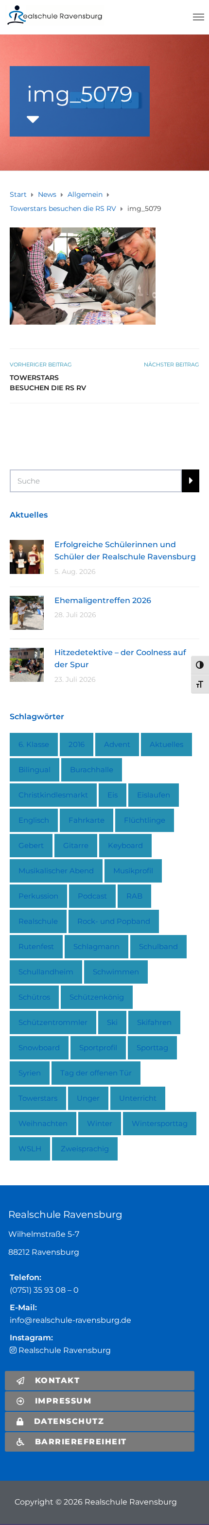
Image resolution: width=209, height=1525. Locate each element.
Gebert (31, 845)
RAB (134, 896)
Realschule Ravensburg (64, 1350)
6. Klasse (33, 744)
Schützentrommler (52, 1022)
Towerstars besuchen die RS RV (48, 382)
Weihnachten (43, 1123)
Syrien (29, 1072)
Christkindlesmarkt (53, 794)
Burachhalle (91, 769)
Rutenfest (36, 946)
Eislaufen (153, 794)
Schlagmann (96, 946)
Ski (112, 1022)
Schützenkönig (97, 997)
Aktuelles (166, 744)
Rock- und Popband (113, 921)
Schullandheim (45, 971)
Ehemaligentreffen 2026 (102, 600)
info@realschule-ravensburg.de (70, 1320)
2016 (77, 744)
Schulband (158, 946)
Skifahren (154, 1022)
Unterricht (138, 1098)
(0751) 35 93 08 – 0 (44, 1290)
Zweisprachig (85, 1148)
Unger (88, 1098)
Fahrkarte (86, 820)
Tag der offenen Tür (96, 1072)
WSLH (29, 1148)
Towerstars (37, 1098)
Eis (112, 794)
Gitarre (75, 845)
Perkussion (38, 896)
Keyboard (125, 845)
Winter (99, 1123)
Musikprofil (133, 870)
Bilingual (34, 769)
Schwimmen (116, 971)
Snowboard (39, 1047)
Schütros (34, 997)
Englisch (33, 820)
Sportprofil (98, 1047)
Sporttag (152, 1047)
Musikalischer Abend (56, 870)
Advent (117, 744)
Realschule (38, 921)
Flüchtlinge (144, 820)
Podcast (92, 896)
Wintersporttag (160, 1123)
